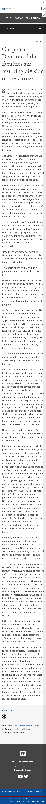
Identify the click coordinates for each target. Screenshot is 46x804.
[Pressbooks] (23, 754)
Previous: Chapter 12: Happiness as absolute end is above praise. (22, 792)
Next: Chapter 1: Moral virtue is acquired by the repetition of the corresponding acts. (25, 800)
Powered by (23, 761)
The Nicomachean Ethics (23, 18)
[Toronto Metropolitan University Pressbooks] (8, 8)
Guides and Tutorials (23, 767)
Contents (10, 29)
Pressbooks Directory (23, 770)
